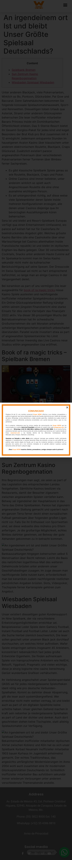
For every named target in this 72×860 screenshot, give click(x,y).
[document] (36, 430)
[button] (67, 407)
